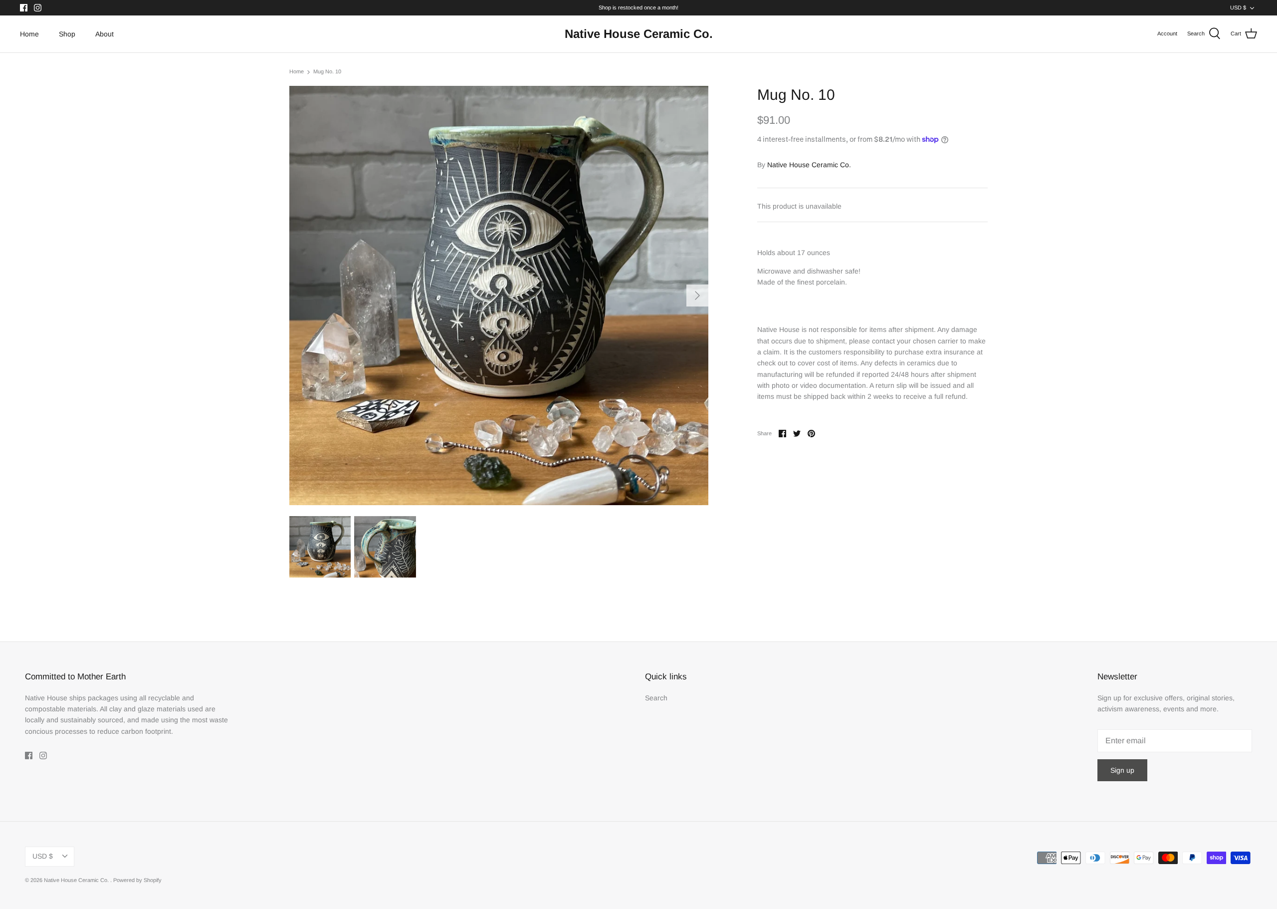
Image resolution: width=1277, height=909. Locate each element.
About (104, 34)
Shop (67, 34)
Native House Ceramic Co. (809, 165)
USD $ (1238, 7)
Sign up (1122, 770)
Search (656, 698)
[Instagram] (37, 7)
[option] (498, 295)
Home (29, 34)
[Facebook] (23, 7)
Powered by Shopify (137, 880)
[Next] (697, 295)
